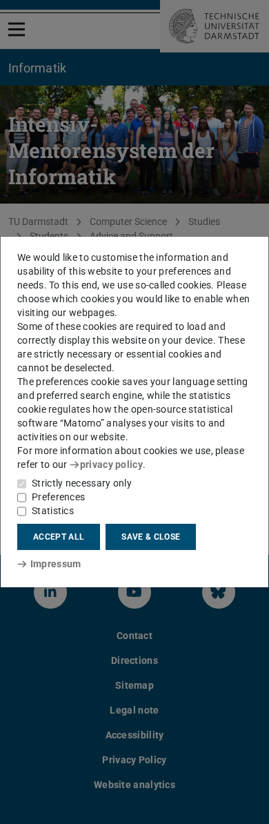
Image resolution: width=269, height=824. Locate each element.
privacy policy (111, 464)
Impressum (55, 563)
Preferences (58, 496)
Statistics (53, 510)
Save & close (150, 537)
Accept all (58, 537)
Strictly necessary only (82, 483)
